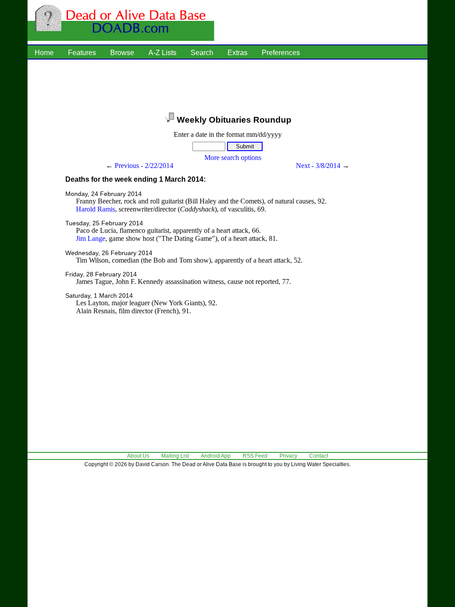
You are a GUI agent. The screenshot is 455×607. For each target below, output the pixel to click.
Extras (237, 52)
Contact (318, 456)
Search (202, 52)
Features (82, 52)
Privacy (288, 456)
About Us (138, 456)
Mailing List (175, 456)
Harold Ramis (95, 209)
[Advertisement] (227, 87)
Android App (216, 456)
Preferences (281, 52)
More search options (232, 157)
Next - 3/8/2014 (318, 165)
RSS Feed (255, 456)
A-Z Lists (162, 52)
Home (44, 52)
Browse (122, 52)
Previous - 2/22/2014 (144, 165)
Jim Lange (90, 238)
